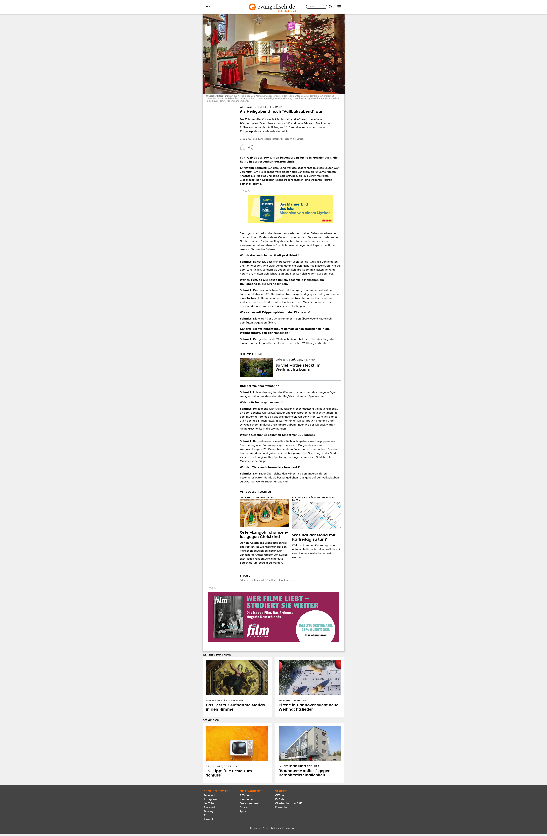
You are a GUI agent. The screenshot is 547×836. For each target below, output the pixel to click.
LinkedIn (209, 797)
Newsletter (246, 777)
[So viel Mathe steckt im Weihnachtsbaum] (256, 367)
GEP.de (279, 773)
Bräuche (244, 580)
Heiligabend (257, 580)
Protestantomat (249, 781)
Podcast (244, 785)
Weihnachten (287, 580)
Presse (266, 806)
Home (243, 147)
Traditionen (272, 580)
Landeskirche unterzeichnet (299, 744)
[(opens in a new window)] (290, 209)
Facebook (210, 773)
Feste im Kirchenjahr (294, 139)
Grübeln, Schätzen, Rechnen (295, 359)
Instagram (210, 777)
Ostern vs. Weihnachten (257, 497)
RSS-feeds (246, 773)
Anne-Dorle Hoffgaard (270, 139)
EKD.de (279, 777)
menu (208, 6)
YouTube (209, 781)
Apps (243, 789)
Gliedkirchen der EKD (288, 781)
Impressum (291, 806)
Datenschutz (277, 806)
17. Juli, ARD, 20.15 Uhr (221, 744)
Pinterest (209, 785)
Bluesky (209, 789)
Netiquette (255, 806)
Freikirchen (282, 785)
